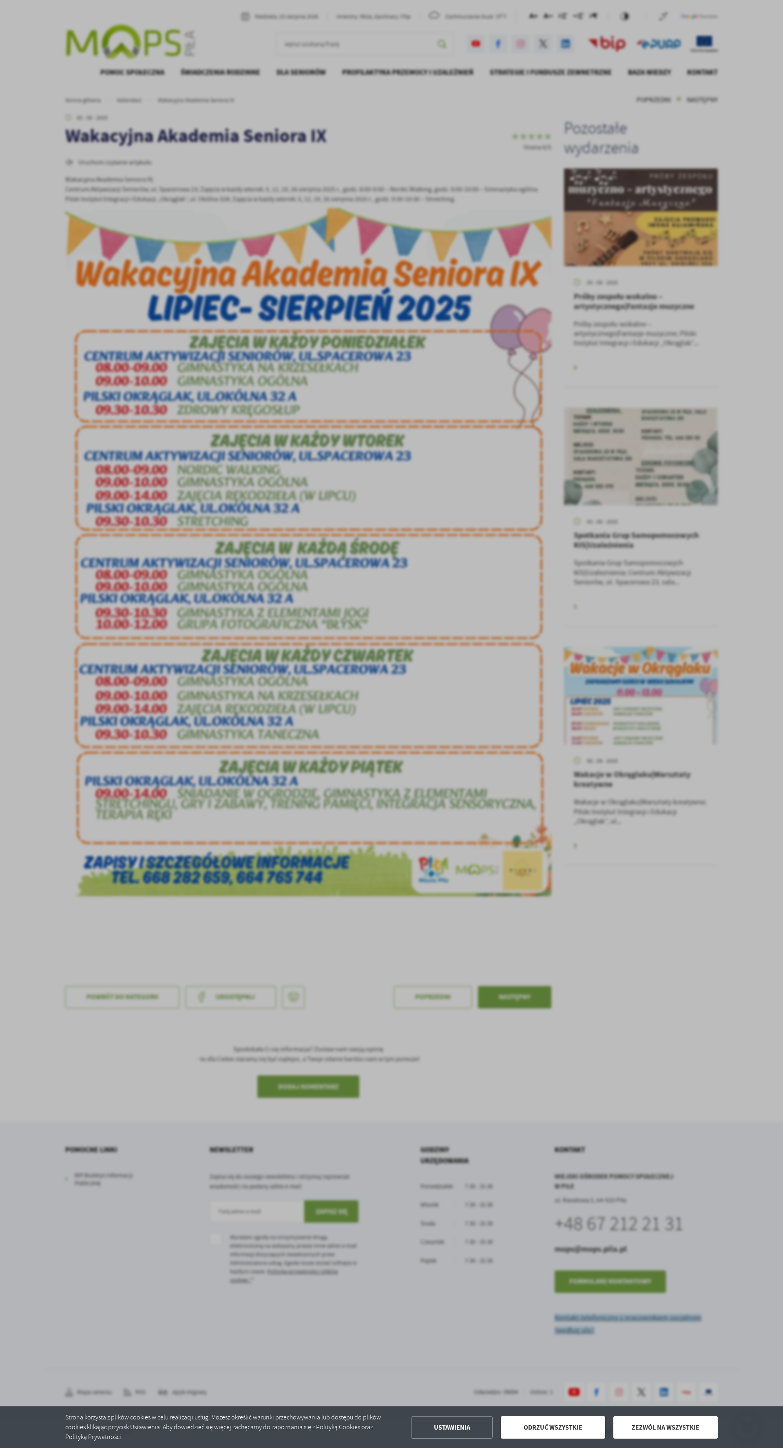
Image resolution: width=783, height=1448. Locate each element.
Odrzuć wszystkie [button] (553, 1427)
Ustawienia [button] (452, 1427)
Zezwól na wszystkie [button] (665, 1427)
